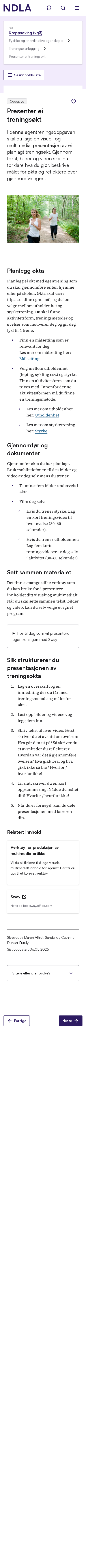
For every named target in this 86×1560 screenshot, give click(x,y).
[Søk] (63, 8)
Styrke (41, 431)
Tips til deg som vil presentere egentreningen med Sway (41, 636)
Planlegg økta (25, 270)
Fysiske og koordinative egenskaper (36, 40)
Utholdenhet (47, 415)
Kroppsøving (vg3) (25, 32)
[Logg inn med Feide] (49, 8)
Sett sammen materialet (39, 572)
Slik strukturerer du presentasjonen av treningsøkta (33, 667)
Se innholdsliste (27, 75)
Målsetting (29, 358)
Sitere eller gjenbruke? (31, 973)
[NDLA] (17, 7)
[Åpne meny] (77, 8)
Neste (67, 1021)
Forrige (20, 1021)
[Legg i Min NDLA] (73, 101)
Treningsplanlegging (24, 48)
